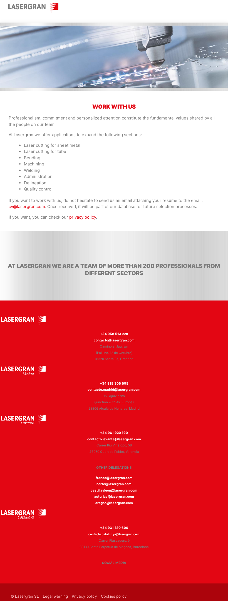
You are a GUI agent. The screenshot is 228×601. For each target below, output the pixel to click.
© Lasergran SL (25, 596)
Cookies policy (114, 596)
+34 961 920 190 (114, 433)
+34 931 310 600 (114, 528)
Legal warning (55, 596)
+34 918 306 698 (114, 383)
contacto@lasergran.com (114, 340)
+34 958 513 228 (114, 334)
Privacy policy (84, 596)
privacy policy (82, 217)
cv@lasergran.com (27, 206)
